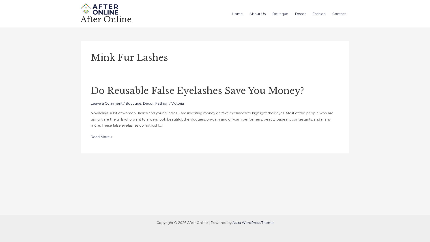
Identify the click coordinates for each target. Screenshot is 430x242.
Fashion (319, 14)
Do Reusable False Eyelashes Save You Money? (197, 90)
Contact (339, 14)
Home (237, 14)
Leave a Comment (107, 103)
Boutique (280, 14)
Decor (300, 14)
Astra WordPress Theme (253, 222)
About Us (257, 14)
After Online (106, 19)
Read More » (101, 136)
